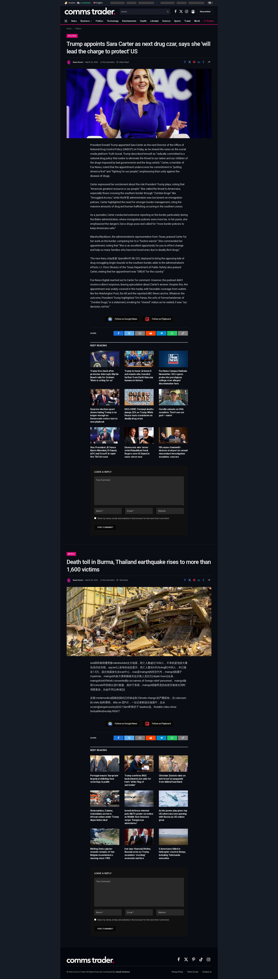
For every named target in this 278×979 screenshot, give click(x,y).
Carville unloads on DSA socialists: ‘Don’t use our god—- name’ (171, 412)
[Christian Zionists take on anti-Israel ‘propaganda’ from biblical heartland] (173, 763)
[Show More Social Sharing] (209, 62)
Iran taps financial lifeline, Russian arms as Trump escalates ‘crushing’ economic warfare (138, 853)
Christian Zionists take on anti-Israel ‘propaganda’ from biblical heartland (172, 778)
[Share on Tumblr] (203, 62)
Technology (112, 21)
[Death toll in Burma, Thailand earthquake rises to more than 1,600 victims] (139, 621)
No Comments (109, 62)
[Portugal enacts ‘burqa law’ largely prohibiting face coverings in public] (104, 763)
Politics (99, 21)
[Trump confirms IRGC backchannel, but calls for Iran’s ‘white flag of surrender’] (139, 763)
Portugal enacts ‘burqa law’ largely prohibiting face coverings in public (104, 778)
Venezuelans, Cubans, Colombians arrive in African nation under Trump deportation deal (104, 815)
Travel (187, 21)
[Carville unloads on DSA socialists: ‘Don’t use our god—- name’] (173, 397)
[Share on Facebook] (185, 62)
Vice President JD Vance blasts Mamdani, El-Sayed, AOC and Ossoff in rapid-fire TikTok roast (103, 452)
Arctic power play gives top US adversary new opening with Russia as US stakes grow (173, 815)
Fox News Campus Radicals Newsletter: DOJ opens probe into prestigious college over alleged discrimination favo (173, 377)
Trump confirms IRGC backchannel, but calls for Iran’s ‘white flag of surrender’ (138, 780)
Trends (210, 21)
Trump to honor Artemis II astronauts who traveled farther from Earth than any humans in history (139, 376)
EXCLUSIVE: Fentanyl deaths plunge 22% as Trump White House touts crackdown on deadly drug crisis (139, 414)
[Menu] (66, 21)
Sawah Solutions (123, 972)
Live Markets (85, 3)
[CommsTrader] (90, 11)
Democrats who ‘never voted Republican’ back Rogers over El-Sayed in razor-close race (137, 452)
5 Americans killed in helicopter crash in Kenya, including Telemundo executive (172, 853)
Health (143, 21)
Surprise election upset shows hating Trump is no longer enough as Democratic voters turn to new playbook (104, 415)
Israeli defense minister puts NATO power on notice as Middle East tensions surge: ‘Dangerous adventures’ (139, 817)
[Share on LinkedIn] (199, 62)
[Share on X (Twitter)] (189, 62)
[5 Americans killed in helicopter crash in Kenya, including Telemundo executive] (173, 837)
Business (85, 21)
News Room (78, 62)
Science (166, 21)
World (197, 21)
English (99, 3)
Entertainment (129, 21)
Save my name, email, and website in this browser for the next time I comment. (133, 518)
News (74, 21)
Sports (177, 21)
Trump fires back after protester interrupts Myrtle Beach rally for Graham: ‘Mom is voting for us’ (104, 376)
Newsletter (205, 11)
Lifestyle (154, 21)
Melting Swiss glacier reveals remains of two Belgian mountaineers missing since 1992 (102, 853)
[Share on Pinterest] (194, 62)
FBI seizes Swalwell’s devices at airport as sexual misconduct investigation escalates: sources (173, 452)
